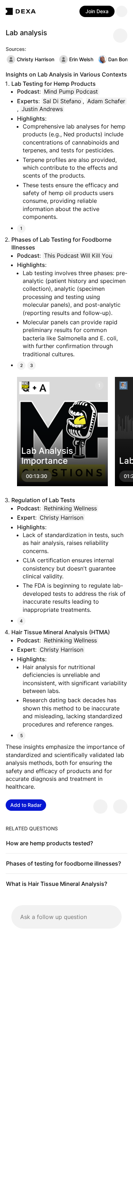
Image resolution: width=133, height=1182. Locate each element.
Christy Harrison (35, 59)
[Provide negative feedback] (120, 806)
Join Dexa (97, 11)
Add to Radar (25, 805)
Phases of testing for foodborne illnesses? (63, 863)
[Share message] (120, 35)
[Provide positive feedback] (100, 806)
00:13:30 (36, 476)
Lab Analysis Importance (47, 456)
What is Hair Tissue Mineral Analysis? (56, 883)
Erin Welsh (81, 59)
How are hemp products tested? (49, 843)
